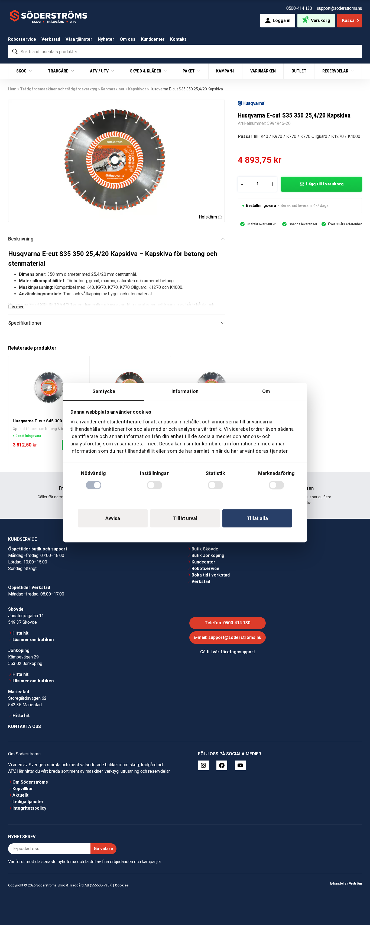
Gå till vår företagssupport (227, 651)
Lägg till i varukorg (324, 184)
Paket (189, 71)
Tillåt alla (257, 518)
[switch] (154, 485)
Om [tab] (266, 391)
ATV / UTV (100, 71)
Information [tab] (185, 391)
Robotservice (22, 39)
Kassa (348, 20)
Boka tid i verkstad (211, 575)
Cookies (122, 885)
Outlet (298, 71)
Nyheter (106, 39)
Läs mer (16, 306)
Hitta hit (20, 633)
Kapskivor (137, 89)
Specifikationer (25, 323)
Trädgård (59, 71)
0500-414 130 (299, 8)
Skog (22, 71)
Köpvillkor (22, 788)
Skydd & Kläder (146, 71)
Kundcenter (153, 39)
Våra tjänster (79, 39)
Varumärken (263, 71)
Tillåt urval (185, 518)
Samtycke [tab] (103, 391)
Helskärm (208, 217)
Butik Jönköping (208, 555)
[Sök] (15, 51)
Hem (12, 89)
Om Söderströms (30, 782)
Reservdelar (335, 71)
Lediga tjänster (28, 801)
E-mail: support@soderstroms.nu (227, 637)
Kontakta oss (24, 726)
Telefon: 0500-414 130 (227, 622)
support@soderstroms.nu (339, 8)
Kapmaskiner (113, 89)
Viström (355, 883)
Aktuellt (20, 795)
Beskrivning (20, 239)
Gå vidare (103, 848)
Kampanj (225, 71)
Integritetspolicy (29, 808)
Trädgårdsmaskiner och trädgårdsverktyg (58, 89)
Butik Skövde (205, 549)
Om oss (127, 39)
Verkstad (50, 39)
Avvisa (112, 518)
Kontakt (178, 39)
